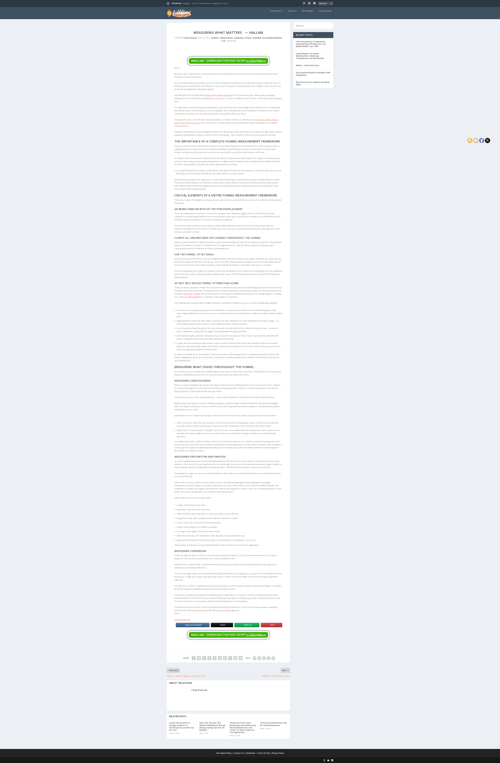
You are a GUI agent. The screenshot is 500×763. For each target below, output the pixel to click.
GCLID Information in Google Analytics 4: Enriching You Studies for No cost (181, 726)
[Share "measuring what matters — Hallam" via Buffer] (225, 658)
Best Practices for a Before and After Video (313, 83)
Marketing (257, 37)
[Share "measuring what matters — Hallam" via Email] (235, 658)
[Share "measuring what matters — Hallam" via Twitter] (199, 658)
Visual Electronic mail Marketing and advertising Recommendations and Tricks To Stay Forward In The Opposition (243, 728)
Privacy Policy (278, 753)
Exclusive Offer (325, 11)
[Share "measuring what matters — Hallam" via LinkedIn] (219, 658)
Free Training (307, 11)
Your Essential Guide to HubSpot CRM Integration (313, 73)
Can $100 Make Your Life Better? (196, 3)
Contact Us (239, 753)
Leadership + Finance (243, 37)
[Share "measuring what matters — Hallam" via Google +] (204, 658)
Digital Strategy (226, 37)
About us (292, 11)
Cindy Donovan (190, 37)
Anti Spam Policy (224, 753)
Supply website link (182, 619)
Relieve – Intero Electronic (307, 65)
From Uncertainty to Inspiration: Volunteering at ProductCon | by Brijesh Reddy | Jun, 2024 (311, 43)
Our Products (276, 11)
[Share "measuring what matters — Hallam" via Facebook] (193, 658)
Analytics (215, 37)
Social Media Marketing (272, 37)
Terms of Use (263, 753)
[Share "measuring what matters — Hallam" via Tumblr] (209, 658)
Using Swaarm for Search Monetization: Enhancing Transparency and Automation (310, 55)
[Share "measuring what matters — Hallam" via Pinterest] (214, 658)
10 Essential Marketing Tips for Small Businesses (273, 724)
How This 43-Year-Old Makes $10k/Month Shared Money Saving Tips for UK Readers (212, 726)
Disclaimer (250, 753)
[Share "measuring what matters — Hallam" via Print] (240, 658)
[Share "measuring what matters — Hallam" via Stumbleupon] (230, 658)
